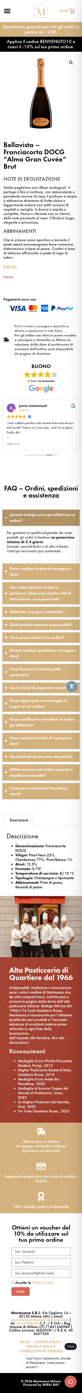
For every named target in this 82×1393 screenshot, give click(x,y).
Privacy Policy (43, 1282)
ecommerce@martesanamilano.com (39, 1319)
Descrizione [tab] (19, 820)
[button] (7, 11)
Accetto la (34, 1282)
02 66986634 (27, 1323)
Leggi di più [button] (13, 443)
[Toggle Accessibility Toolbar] (72, 686)
